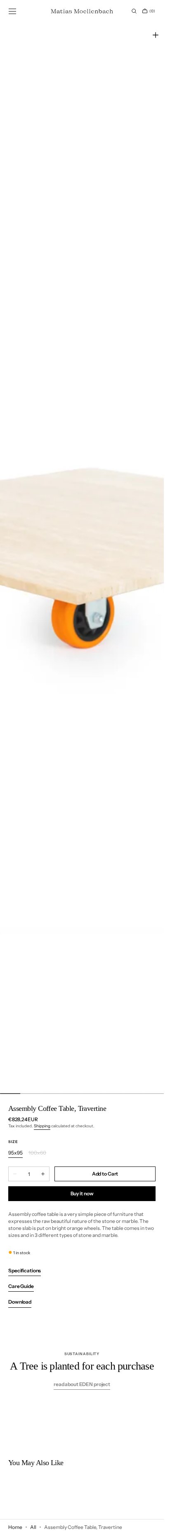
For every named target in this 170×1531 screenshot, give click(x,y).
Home (15, 1527)
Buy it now (82, 1193)
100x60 (37, 1153)
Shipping (42, 1126)
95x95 (15, 1153)
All (33, 1527)
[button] (12, 11)
